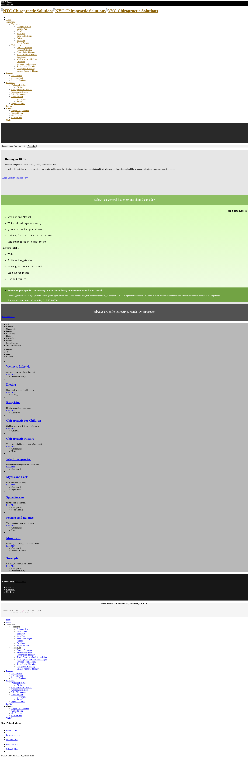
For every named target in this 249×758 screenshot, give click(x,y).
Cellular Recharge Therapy (28, 71)
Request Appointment (20, 110)
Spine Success (17, 96)
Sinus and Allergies (24, 36)
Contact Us (10, 590)
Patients (9, 73)
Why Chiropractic (18, 94)
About (8, 19)
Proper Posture (23, 43)
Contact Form (17, 113)
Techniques (16, 45)
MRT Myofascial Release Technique (32, 659)
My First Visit (17, 78)
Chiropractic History (19, 92)
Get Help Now (8, 316)
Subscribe (32, 146)
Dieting (20, 87)
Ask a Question (8, 178)
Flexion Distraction (24, 50)
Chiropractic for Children (21, 89)
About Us (10, 587)
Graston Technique (24, 47)
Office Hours (16, 117)
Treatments (10, 22)
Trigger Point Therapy (26, 52)
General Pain (22, 29)
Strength (20, 101)
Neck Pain (21, 33)
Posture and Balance (20, 517)
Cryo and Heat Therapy (26, 64)
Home (8, 620)
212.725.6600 (6, 2)
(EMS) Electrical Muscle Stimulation (32, 657)
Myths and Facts (18, 103)
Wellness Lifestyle (18, 85)
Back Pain (21, 31)
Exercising (21, 40)
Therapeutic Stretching (26, 68)
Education (10, 82)
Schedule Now (7, 4)
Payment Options (18, 80)
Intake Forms (16, 75)
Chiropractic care (24, 26)
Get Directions (17, 115)
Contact (9, 108)
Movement (21, 99)
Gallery (9, 120)
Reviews (9, 106)
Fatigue (20, 38)
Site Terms (10, 592)
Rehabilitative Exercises (26, 66)
